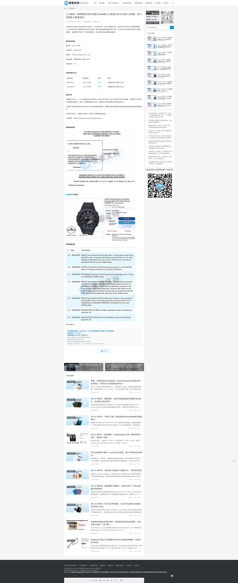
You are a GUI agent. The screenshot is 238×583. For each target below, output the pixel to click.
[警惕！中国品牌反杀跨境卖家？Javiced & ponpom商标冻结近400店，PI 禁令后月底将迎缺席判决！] (77, 384)
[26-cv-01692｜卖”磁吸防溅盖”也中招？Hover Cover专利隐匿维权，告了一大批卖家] (152, 105)
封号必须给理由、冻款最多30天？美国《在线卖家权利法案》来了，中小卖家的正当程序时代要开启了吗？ (160, 115)
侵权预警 (102, 565)
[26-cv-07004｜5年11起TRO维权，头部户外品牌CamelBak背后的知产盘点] (77, 507)
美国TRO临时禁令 (113, 3)
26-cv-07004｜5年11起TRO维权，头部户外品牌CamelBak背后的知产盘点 (116, 505)
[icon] (172, 576)
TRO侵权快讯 (87, 21)
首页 (95, 3)
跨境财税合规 (138, 3)
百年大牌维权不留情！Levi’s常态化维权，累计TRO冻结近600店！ (116, 453)
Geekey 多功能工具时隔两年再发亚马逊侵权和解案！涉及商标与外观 (116, 541)
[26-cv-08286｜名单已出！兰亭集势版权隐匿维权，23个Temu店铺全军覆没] (152, 68)
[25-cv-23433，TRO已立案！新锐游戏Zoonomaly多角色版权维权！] (77, 420)
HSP (74, 64)
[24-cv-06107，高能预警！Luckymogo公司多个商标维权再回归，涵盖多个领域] (77, 438)
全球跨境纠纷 (149, 3)
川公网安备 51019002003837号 (89, 570)
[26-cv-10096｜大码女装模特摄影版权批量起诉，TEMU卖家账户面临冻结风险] (152, 46)
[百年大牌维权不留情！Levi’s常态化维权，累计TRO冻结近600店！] (77, 456)
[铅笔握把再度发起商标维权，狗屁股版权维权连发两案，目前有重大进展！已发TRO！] (77, 525)
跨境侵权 (69, 194)
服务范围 (101, 3)
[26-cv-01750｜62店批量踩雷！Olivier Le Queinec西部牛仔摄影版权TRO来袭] (152, 90)
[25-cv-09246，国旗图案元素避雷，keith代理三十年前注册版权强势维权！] (77, 489)
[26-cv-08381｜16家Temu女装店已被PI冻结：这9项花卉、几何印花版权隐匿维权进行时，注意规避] (152, 75)
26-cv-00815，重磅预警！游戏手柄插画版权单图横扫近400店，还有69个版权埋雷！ (116, 400)
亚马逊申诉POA (127, 3)
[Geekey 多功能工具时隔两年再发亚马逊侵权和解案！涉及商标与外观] (77, 543)
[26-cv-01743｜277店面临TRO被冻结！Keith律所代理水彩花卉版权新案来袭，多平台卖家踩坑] (152, 97)
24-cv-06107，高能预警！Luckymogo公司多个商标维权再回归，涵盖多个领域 (115, 435)
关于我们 (165, 3)
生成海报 (95, 580)
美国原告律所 (119, 565)
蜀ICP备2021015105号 (71, 570)
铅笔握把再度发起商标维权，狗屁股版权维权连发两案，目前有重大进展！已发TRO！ (116, 523)
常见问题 (157, 3)
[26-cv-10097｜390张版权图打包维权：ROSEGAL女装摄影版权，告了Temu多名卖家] (152, 53)
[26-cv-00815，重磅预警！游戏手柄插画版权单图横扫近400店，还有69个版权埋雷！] (77, 402)
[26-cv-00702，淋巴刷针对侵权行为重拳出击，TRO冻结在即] (77, 474)
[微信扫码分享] (100, 580)
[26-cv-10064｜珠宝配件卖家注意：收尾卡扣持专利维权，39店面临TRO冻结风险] (152, 39)
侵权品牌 (110, 565)
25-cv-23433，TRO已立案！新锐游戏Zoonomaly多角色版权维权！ (116, 418)
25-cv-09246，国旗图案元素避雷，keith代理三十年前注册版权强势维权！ (115, 487)
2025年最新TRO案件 (70, 565)
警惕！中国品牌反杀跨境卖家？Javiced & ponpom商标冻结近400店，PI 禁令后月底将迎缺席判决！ (115, 382)
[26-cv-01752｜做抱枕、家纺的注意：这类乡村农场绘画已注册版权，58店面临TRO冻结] (152, 61)
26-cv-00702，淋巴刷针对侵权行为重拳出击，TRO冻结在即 (116, 470)
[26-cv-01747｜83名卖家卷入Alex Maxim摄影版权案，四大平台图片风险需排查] (152, 83)
